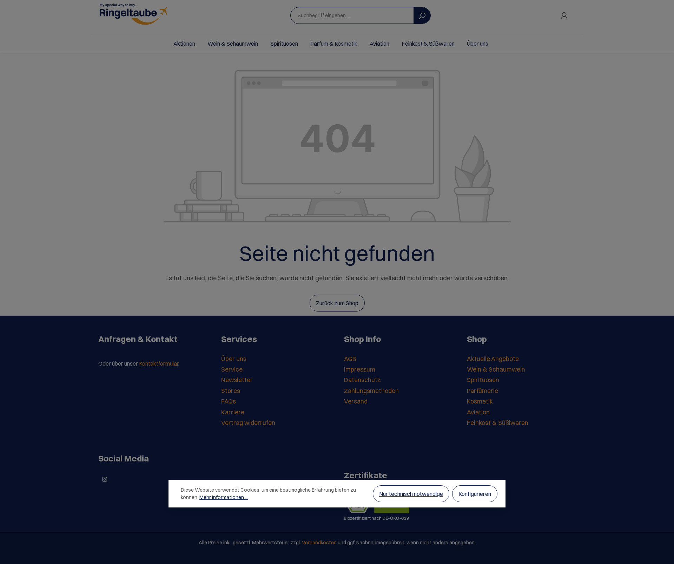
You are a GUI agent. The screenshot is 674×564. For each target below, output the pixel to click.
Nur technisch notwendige (411, 493)
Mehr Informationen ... (223, 497)
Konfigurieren (474, 493)
